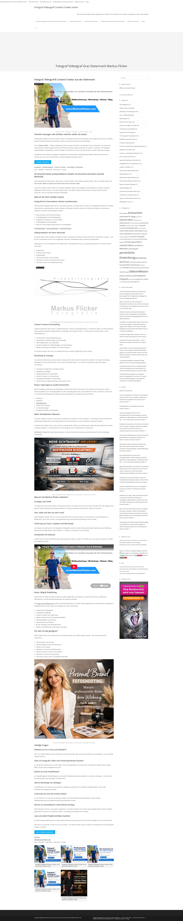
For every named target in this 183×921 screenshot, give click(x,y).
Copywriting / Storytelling (127, 129)
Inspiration (128, 234)
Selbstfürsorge (124, 272)
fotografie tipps (132, 228)
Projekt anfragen (42, 162)
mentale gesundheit (133, 242)
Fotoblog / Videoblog (125, 143)
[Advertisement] (91, 49)
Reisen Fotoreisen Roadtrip (127, 184)
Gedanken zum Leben (126, 150)
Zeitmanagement (134, 282)
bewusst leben (126, 219)
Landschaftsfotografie (125, 239)
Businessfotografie (52, 228)
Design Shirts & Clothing (126, 132)
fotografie (136, 225)
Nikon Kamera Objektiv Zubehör (129, 181)
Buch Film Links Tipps (126, 122)
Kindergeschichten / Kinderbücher (129, 163)
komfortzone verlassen (139, 234)
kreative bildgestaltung (125, 236)
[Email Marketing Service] (134, 610)
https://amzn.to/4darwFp (139, 545)
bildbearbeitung (137, 220)
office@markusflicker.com (42, 840)
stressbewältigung (124, 281)
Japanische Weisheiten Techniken (129, 160)
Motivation (124, 248)
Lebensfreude (135, 239)
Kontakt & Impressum (45, 2)
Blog (87, 2)
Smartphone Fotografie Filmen (128, 191)
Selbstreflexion (138, 271)
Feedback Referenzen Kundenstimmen (63, 2)
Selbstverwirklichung (127, 276)
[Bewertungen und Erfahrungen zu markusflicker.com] (130, 553)
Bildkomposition (125, 223)
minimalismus (138, 245)
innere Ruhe (124, 231)
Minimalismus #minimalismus (128, 177)
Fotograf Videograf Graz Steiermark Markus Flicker (13, 2)
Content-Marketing (136, 223)
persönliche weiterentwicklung (138, 262)
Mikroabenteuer (41, 403)
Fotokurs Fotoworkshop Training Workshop (132, 146)
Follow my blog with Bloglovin (133, 551)
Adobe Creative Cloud (126, 108)
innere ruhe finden (136, 231)
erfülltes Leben (130, 225)
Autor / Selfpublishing (126, 115)
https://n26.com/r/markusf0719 (136, 573)
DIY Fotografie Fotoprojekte (127, 136)
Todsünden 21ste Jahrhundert (128, 195)
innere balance (142, 228)
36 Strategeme (124, 104)
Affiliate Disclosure (80, 2)
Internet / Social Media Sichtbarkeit (129, 153)
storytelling (131, 279)
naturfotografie (133, 249)
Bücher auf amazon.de (126, 391)
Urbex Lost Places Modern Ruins (129, 198)
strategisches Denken (141, 279)
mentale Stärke (126, 245)
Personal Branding (65, 228)
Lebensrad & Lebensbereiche (128, 170)
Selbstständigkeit (124, 188)
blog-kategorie (124, 118)
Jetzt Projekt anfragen (44, 832)
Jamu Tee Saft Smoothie (126, 156)
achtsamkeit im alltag (127, 216)
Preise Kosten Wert (33, 2)
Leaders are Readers (125, 167)
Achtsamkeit (135, 212)
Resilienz (126, 268)
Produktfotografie (39, 228)
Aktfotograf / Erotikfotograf (127, 111)
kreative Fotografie (137, 237)
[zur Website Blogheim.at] (123, 555)
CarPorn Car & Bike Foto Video (128, 125)
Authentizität (138, 216)
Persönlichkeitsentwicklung (129, 265)
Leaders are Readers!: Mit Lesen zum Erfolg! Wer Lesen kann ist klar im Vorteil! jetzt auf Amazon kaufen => (133, 489)
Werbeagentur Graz (125, 202)
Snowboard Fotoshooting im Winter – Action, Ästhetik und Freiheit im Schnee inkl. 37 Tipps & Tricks (133, 342)
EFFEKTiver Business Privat (127, 139)
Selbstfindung (145, 268)
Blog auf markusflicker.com (45, 603)
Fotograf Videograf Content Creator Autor (56, 7)
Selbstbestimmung (135, 268)
